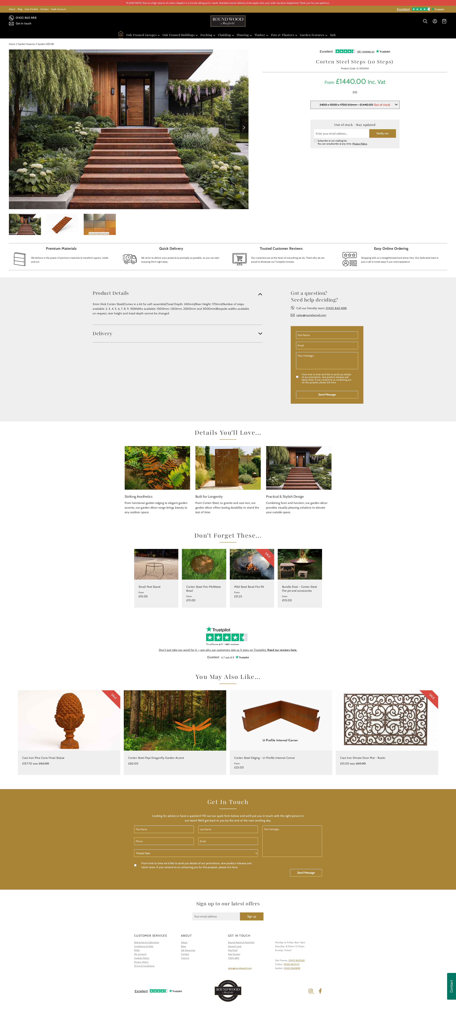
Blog (20, 9)
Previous (13, 127)
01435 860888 (292, 968)
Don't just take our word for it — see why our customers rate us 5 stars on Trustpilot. (228, 650)
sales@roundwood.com (311, 315)
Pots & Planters (282, 35)
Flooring (243, 35)
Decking (206, 35)
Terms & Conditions (144, 965)
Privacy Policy (360, 143)
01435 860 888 (26, 17)
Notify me (382, 133)
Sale (333, 35)
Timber (260, 35)
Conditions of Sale (143, 946)
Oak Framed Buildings (178, 35)
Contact (44, 9)
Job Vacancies (188, 950)
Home (12, 44)
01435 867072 (292, 964)
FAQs (137, 950)
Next (244, 127)
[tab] (177, 293)
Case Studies (31, 9)
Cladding (224, 35)
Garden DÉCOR (46, 44)
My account (140, 954)
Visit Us (185, 958)
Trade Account (58, 9)
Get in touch (23, 23)
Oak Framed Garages (141, 35)
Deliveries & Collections (146, 942)
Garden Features (312, 35)
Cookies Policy (141, 958)
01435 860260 (297, 960)
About (12, 9)
